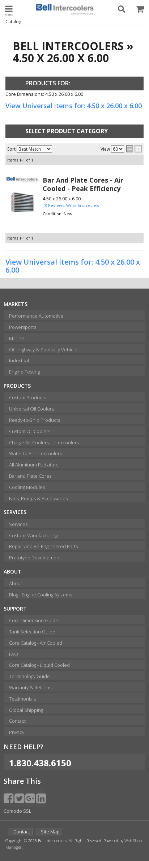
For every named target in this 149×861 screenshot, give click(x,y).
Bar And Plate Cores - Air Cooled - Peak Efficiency (83, 184)
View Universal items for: (73, 105)
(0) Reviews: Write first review (71, 205)
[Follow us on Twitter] (19, 798)
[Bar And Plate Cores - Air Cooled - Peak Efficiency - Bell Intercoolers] (22, 179)
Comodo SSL (17, 811)
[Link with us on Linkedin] (41, 798)
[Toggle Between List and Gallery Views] (134, 148)
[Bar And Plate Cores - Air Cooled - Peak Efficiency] (22, 202)
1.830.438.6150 (40, 763)
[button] (122, 9)
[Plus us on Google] (30, 798)
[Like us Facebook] (8, 798)
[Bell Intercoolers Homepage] (65, 9)
